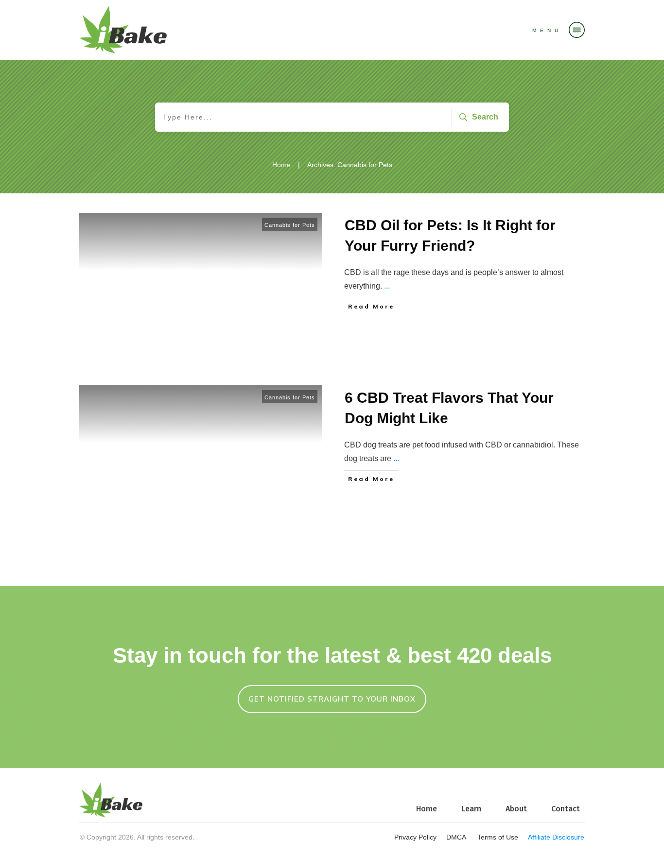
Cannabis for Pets (289, 225)
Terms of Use (497, 837)
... (387, 286)
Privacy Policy (415, 837)
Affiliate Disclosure (556, 837)
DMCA (457, 837)
